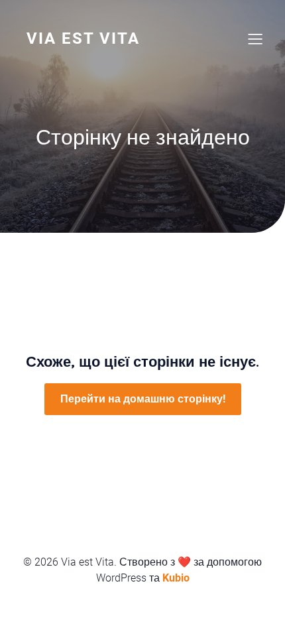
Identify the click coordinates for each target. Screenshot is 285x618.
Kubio (176, 578)
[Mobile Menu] (255, 38)
